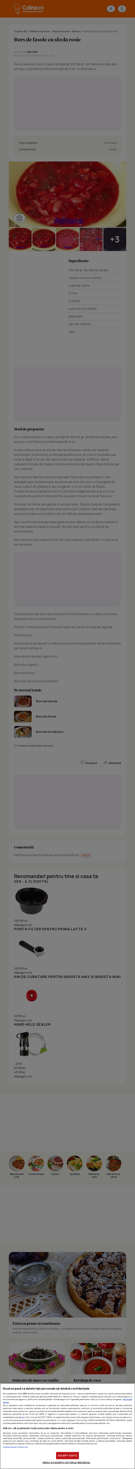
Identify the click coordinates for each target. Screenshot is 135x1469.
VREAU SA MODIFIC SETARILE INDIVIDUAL (66, 1462)
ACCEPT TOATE (67, 1455)
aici (23, 1417)
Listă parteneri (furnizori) (15, 1447)
